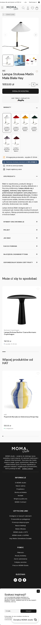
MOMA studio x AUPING (20, 535)
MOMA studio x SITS (20, 532)
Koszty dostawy (20, 556)
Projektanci (20, 489)
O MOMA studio (20, 483)
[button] (35, 35)
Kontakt (20, 495)
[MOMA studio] (12, 8)
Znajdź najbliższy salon (14, 169)
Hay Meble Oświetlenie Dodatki (20, 538)
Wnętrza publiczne (20, 499)
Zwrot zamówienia (20, 559)
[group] (21, 316)
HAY (3, 71)
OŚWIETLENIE (10, 14)
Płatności (20, 552)
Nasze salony (20, 486)
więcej (35, 162)
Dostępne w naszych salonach (20, 516)
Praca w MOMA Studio (20, 565)
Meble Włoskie (20, 529)
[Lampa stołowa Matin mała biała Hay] (20, 36)
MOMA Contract (20, 502)
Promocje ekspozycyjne (20, 522)
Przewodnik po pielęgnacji (20, 519)
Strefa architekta (21, 492)
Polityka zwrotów (20, 562)
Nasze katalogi (20, 525)
